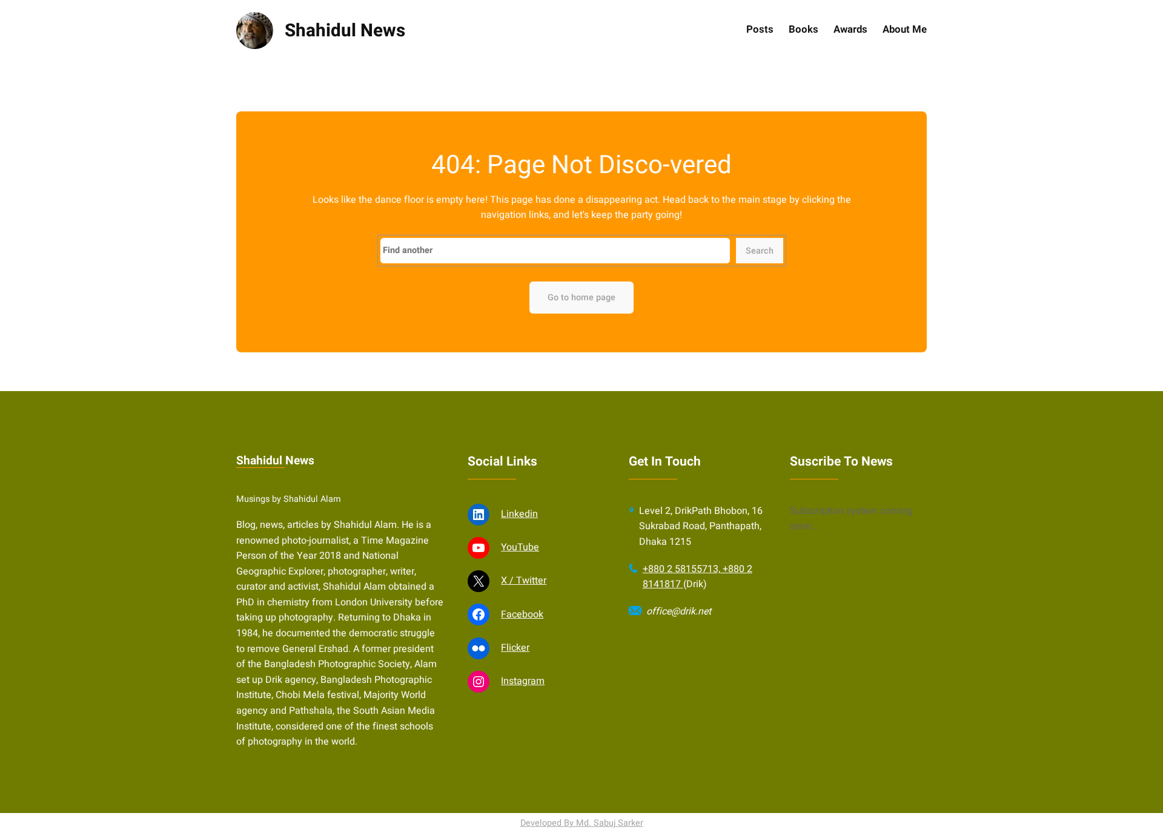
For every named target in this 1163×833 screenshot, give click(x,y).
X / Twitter (523, 580)
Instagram (523, 681)
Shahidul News (345, 31)
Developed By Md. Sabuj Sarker (581, 823)
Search (760, 251)
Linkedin (519, 514)
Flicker (515, 647)
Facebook (522, 614)
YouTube (520, 547)
